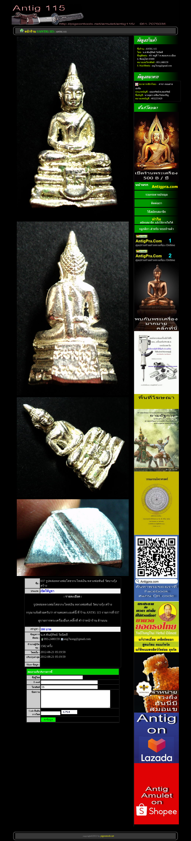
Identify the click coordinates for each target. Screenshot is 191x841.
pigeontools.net (107, 836)
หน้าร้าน (30, 31)
